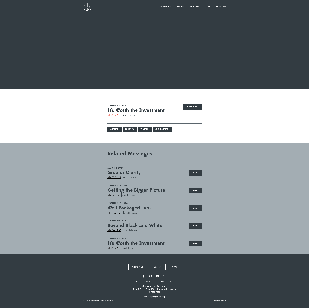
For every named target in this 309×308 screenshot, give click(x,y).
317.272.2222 (154, 292)
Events (180, 6)
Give (207, 6)
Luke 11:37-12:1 (114, 212)
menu (222, 6)
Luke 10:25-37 (114, 230)
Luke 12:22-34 (114, 177)
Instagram (151, 276)
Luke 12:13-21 (113, 195)
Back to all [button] (192, 106)
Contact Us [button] (137, 267)
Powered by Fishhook (220, 300)
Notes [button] (131, 129)
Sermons (165, 6)
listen (115, 129)
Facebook (144, 276)
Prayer (194, 6)
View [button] (195, 172)
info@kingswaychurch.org (154, 296)
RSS (164, 276)
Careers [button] (158, 267)
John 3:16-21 (113, 115)
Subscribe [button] (163, 129)
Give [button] (174, 267)
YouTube (157, 276)
